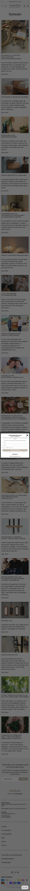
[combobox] (3, 447)
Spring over (15, 454)
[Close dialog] (27, 435)
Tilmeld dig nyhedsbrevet (15, 450)
